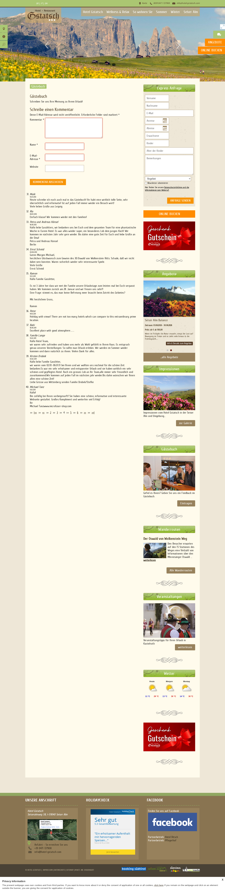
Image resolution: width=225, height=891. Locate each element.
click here (158, 885)
